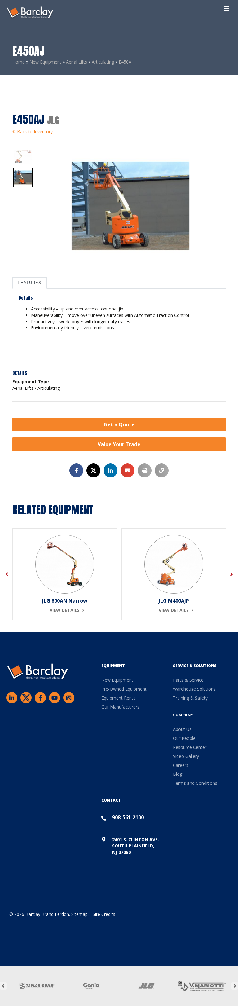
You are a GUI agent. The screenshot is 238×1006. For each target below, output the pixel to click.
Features (30, 282)
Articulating (103, 62)
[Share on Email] (127, 470)
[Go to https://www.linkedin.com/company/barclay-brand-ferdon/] (11, 697)
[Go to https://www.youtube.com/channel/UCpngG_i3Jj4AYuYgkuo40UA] (54, 697)
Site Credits (104, 914)
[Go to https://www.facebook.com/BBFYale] (40, 697)
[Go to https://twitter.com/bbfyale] (26, 698)
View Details (65, 610)
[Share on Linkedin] (110, 470)
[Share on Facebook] (76, 470)
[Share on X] (93, 470)
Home (18, 62)
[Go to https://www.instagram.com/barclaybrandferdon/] (68, 697)
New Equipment (45, 62)
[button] (119, 424)
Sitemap (79, 914)
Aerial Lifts (76, 62)
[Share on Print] (145, 470)
